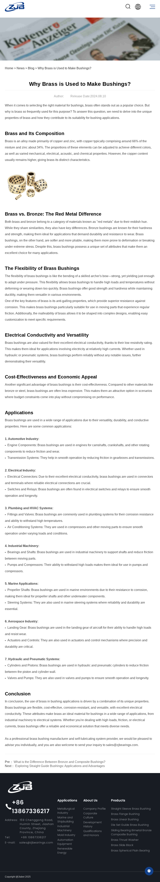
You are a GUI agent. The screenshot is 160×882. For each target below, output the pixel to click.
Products (118, 800)
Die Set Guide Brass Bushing (130, 825)
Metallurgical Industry (66, 811)
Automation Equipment (65, 842)
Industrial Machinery (64, 828)
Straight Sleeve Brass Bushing (131, 809)
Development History (92, 824)
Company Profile (94, 809)
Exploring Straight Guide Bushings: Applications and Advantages (55, 766)
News (21, 68)
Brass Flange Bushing (125, 814)
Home (9, 68)
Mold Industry (66, 835)
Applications (67, 800)
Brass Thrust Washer (125, 840)
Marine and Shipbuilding (65, 819)
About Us (90, 800)
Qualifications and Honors (92, 833)
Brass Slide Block (122, 845)
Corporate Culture (90, 815)
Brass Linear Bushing (125, 819)
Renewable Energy (64, 851)
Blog (31, 68)
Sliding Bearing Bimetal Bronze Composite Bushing (131, 832)
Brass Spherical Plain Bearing (130, 850)
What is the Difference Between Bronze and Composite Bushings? (55, 762)
